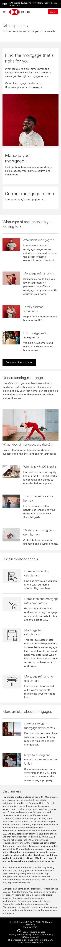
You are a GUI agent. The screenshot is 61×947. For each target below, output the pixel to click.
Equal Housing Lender (34, 932)
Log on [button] (53, 12)
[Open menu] (5, 12)
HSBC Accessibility (31, 937)
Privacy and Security (19, 934)
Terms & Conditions (41, 934)
